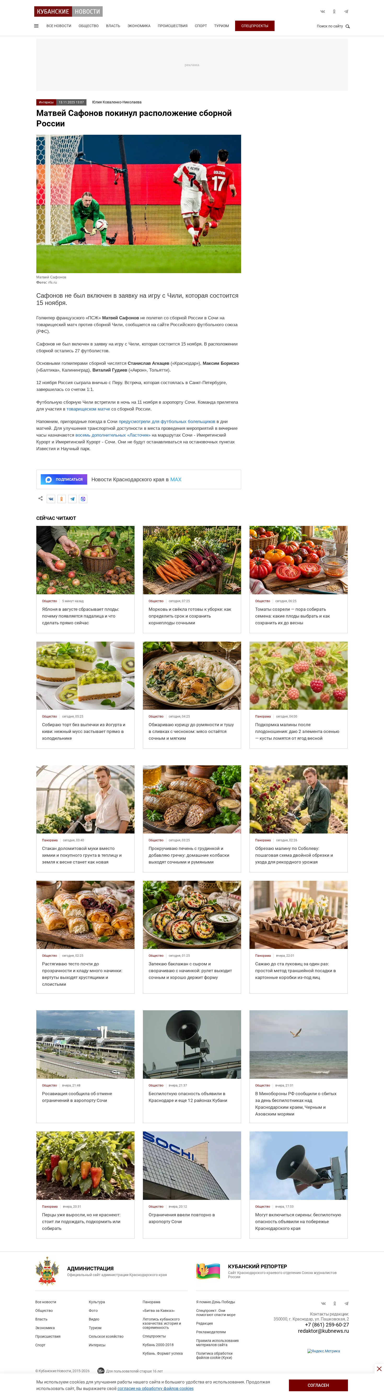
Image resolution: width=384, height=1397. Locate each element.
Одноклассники (334, 11)
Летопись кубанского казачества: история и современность (162, 1323)
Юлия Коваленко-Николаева (117, 102)
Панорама (151, 1302)
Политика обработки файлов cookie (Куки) (214, 1355)
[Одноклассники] (61, 499)
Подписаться (69, 479)
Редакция (204, 1323)
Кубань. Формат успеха (163, 1353)
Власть (113, 26)
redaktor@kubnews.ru (323, 1331)
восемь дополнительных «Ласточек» (112, 435)
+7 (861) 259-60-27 (327, 1325)
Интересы (46, 102)
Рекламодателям (211, 1332)
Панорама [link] (263, 716)
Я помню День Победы (215, 1302)
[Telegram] (72, 499)
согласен (318, 1385)
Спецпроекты (254, 26)
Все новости (58, 26)
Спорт (201, 26)
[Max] (83, 499)
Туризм (221, 26)
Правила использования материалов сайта (217, 1343)
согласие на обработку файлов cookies (156, 1388)
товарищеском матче (88, 409)
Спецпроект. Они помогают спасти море (215, 1312)
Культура (97, 1302)
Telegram (346, 11)
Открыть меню (36, 27)
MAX (176, 479)
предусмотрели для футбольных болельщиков (167, 421)
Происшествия (173, 26)
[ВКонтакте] (51, 499)
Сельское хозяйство (106, 1336)
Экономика (138, 26)
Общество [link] (49, 601)
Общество (89, 26)
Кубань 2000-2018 (158, 1345)
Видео (94, 1319)
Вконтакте (323, 11)
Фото (93, 1310)
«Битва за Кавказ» (159, 1310)
